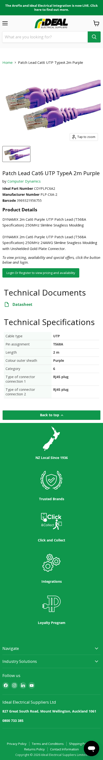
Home (7, 62)
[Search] (94, 36)
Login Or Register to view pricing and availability (40, 273)
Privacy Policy (17, 744)
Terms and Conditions (48, 744)
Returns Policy (34, 749)
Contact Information (64, 749)
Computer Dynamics (24, 181)
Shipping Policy (80, 744)
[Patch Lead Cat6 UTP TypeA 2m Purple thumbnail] (16, 154)
